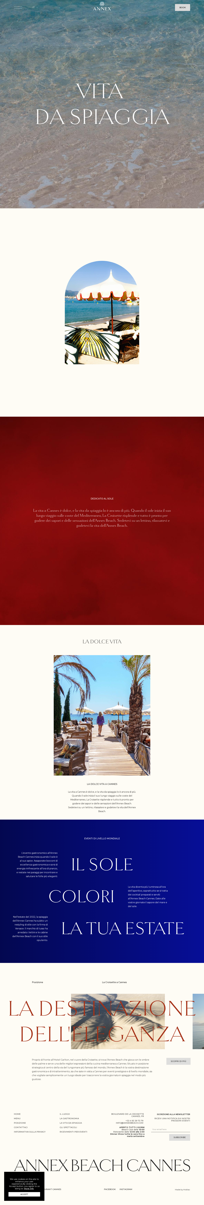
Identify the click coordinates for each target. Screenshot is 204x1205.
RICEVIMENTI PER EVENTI (73, 1130)
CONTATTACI (21, 1125)
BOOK (182, 7)
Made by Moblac (182, 1189)
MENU (17, 1116)
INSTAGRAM (125, 1189)
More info (29, 1189)
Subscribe (180, 1135)
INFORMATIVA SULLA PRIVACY (30, 1130)
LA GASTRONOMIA (69, 1116)
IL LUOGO (65, 1112)
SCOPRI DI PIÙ (178, 1059)
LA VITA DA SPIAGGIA (71, 1121)
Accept (24, 1194)
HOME (17, 1112)
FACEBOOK (110, 1189)
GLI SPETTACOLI (68, 1125)
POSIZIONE (20, 1121)
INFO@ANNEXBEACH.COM (129, 1121)
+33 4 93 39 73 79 (134, 1119)
